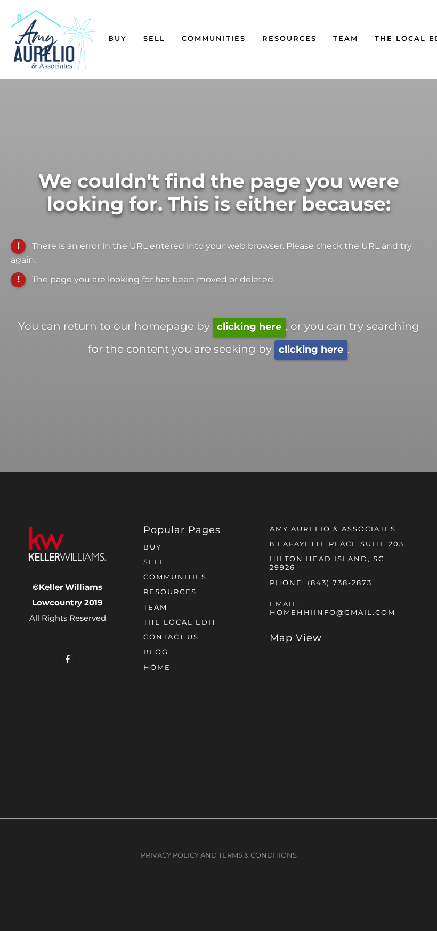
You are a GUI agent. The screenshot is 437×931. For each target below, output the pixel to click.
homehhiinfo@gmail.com (332, 613)
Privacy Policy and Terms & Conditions (219, 855)
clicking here (249, 327)
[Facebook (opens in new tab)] (67, 659)
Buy (117, 39)
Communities (214, 39)
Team (345, 39)
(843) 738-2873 (339, 583)
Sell (154, 39)
